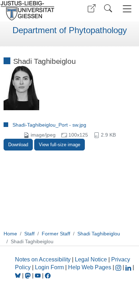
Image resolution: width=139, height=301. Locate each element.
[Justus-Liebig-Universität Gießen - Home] (34, 10)
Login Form (49, 267)
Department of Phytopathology (69, 30)
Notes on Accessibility (43, 259)
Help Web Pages (89, 267)
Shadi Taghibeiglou (98, 233)
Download (18, 144)
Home (10, 233)
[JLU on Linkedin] (129, 267)
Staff (29, 233)
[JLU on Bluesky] (18, 275)
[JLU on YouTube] (38, 275)
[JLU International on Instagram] (119, 267)
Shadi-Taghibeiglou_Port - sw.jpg (49, 125)
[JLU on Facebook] (48, 275)
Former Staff (56, 233)
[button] (92, 8)
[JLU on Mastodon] (28, 275)
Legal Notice (91, 259)
